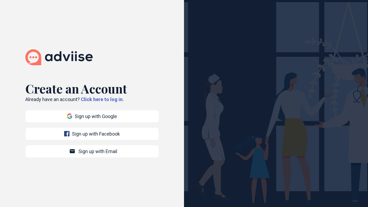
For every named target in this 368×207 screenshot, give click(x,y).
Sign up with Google (96, 116)
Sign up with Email (93, 151)
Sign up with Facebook (96, 134)
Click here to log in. (102, 99)
